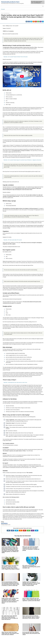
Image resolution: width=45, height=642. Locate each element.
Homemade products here (10, 2)
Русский (3, 9)
